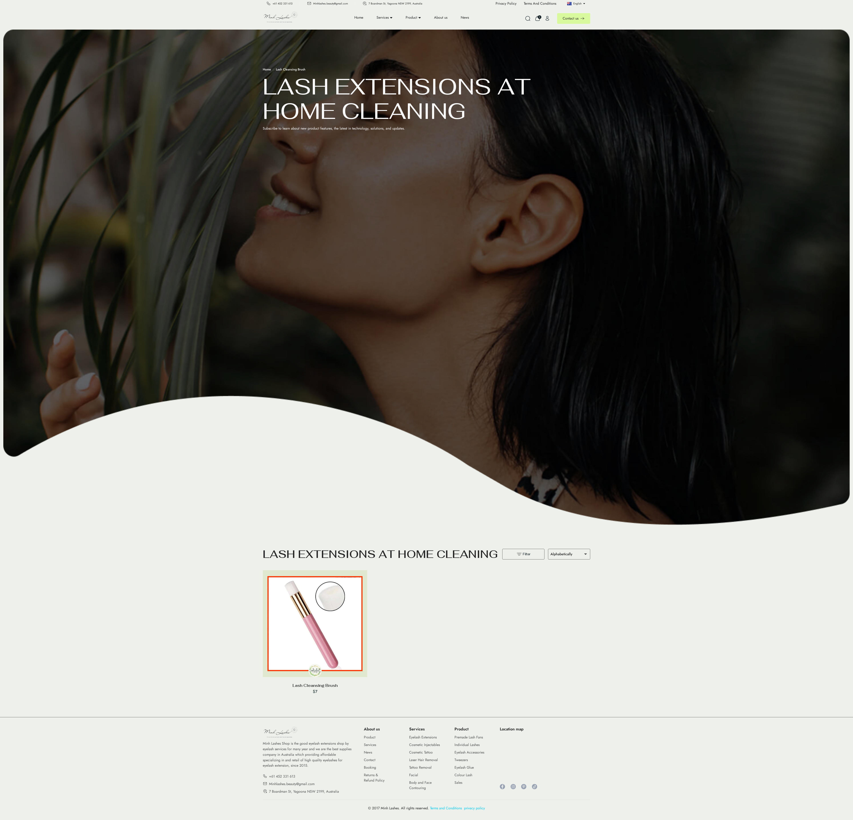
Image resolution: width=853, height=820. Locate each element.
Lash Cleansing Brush (290, 69)
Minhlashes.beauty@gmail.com (330, 4)
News (465, 17)
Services (383, 17)
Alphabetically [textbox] (561, 554)
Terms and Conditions (447, 808)
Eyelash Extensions (423, 737)
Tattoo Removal (420, 767)
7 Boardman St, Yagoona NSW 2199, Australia (395, 4)
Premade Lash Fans (468, 737)
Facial (413, 775)
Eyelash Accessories (469, 752)
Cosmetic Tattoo (421, 752)
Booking (370, 767)
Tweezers (461, 759)
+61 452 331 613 (283, 4)
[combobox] (569, 554)
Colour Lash (463, 775)
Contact (369, 759)
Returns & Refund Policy (374, 777)
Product (411, 17)
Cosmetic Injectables (424, 744)
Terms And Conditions (540, 3)
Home (358, 17)
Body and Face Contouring (420, 785)
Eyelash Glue (464, 767)
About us (440, 17)
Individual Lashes (467, 744)
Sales (458, 782)
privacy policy (474, 808)
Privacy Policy (506, 3)
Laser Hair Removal (423, 759)
